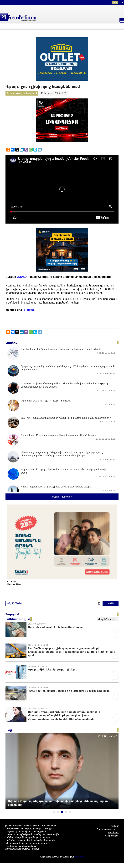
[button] (54, 812)
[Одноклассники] (8, 150)
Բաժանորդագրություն (108, 829)
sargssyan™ (80, 857)
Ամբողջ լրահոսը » (62, 496)
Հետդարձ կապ (112, 835)
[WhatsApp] (31, 150)
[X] (17, 150)
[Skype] (35, 150)
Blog (8, 730)
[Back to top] (118, 857)
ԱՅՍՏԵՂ (22, 276)
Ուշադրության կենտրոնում (22, 93)
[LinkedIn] (22, 150)
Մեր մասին (113, 832)
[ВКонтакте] (13, 150)
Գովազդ (115, 826)
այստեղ (29, 309)
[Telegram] (40, 150)
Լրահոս (11, 342)
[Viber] (26, 150)
